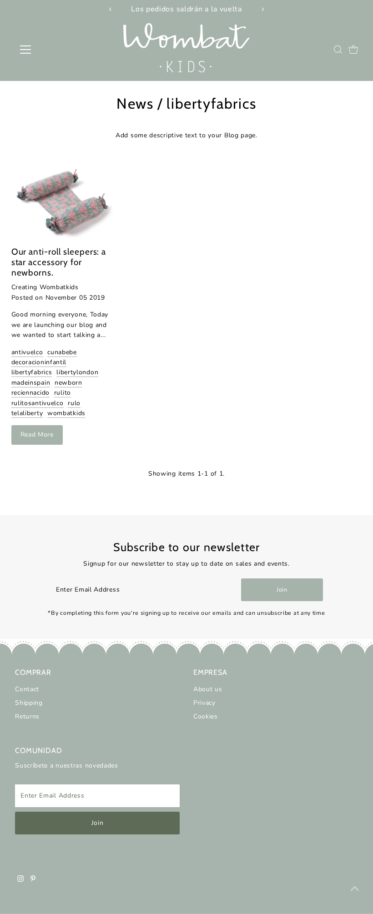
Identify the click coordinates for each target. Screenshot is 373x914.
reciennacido (30, 392)
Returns (27, 716)
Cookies (205, 716)
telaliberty (27, 413)
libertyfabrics (31, 372)
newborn (68, 382)
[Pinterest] (33, 880)
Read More (37, 434)
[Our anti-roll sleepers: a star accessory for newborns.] (62, 202)
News (134, 103)
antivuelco (27, 352)
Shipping (29, 702)
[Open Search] (338, 49)
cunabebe (62, 352)
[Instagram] (20, 880)
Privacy (204, 702)
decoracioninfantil (39, 362)
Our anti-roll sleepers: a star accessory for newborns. (58, 262)
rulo (74, 403)
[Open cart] (353, 49)
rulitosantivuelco (37, 403)
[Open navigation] (55, 49)
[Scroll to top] (355, 889)
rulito (62, 392)
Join (282, 590)
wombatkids (66, 413)
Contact (27, 689)
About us (207, 689)
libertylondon (77, 372)
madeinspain (30, 382)
